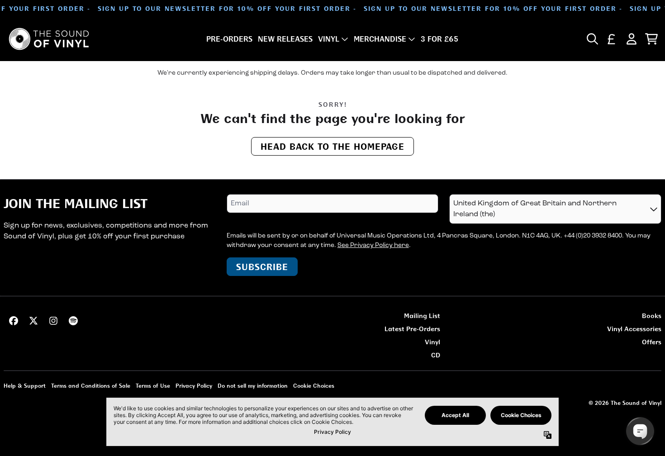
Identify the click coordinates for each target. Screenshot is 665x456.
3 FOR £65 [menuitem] (439, 38)
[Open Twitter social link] (33, 321)
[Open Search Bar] (591, 39)
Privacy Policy (194, 385)
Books (651, 315)
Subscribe (262, 266)
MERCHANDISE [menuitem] (380, 38)
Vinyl (432, 342)
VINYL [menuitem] (328, 38)
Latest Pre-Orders (412, 328)
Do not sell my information (253, 385)
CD (435, 355)
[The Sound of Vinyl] (49, 39)
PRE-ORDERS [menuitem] (229, 38)
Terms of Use (153, 385)
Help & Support (25, 385)
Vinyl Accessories (634, 328)
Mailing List (422, 315)
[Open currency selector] (612, 39)
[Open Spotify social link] (73, 321)
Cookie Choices (313, 385)
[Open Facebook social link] (14, 321)
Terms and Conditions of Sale (90, 385)
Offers (651, 342)
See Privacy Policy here (373, 245)
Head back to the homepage (332, 146)
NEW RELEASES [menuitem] (285, 38)
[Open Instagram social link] (53, 321)
